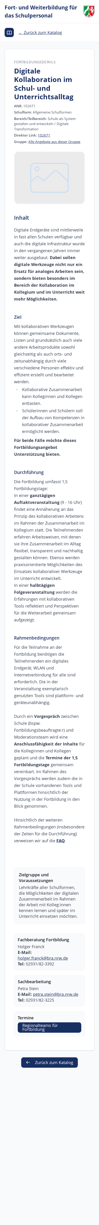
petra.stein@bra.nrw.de (55, 994)
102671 (44, 135)
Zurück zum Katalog (54, 1062)
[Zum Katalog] (9, 32)
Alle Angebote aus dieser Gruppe (54, 141)
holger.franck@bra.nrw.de (43, 958)
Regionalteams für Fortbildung (40, 1027)
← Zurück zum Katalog (40, 32)
